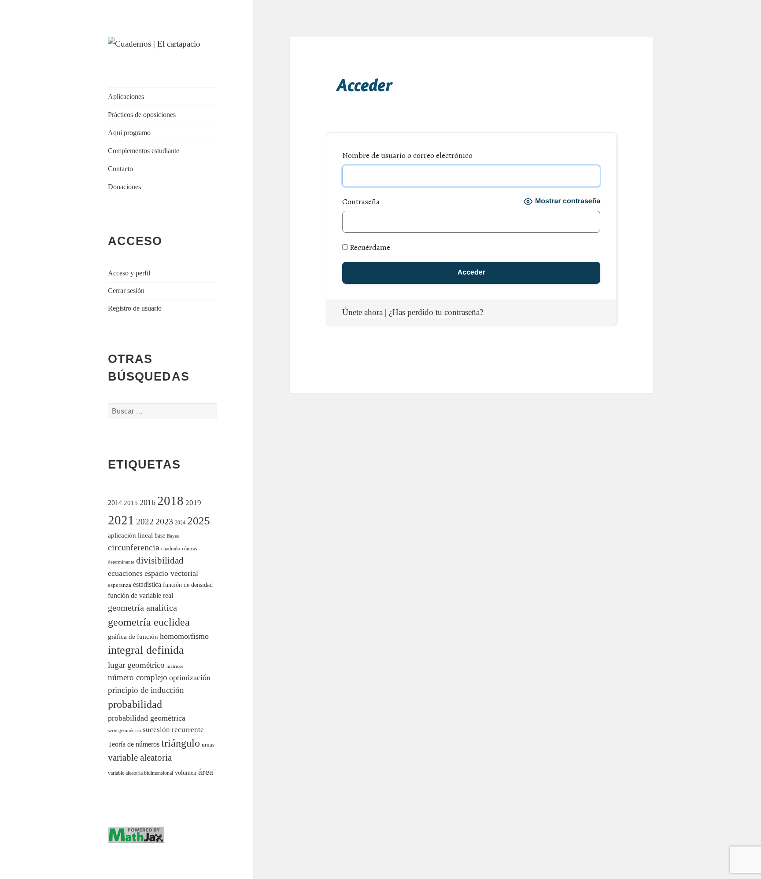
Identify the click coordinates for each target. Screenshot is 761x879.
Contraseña (361, 201)
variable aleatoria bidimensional (140, 773)
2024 (180, 523)
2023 (164, 521)
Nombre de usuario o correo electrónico (407, 155)
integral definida (146, 650)
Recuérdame (369, 247)
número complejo (137, 677)
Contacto (120, 168)
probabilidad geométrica (146, 718)
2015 (131, 502)
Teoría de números (133, 744)
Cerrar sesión (126, 290)
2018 (170, 501)
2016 (147, 502)
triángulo (180, 743)
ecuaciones (125, 573)
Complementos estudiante (143, 150)
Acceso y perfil (129, 273)
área (205, 771)
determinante (121, 561)
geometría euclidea (149, 622)
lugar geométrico (136, 665)
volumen (185, 772)
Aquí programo (129, 132)
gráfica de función (133, 636)
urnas (208, 745)
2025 (198, 521)
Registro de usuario (135, 308)
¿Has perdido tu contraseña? (436, 312)
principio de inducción (146, 690)
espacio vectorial (171, 573)
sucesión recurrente (173, 729)
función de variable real (140, 595)
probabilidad (135, 704)
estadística (147, 584)
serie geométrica (124, 730)
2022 (145, 521)
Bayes (173, 536)
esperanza (119, 585)
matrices (174, 666)
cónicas (189, 549)
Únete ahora (362, 312)
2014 (115, 502)
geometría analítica (142, 607)
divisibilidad (160, 560)
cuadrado (170, 549)
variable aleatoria (140, 757)
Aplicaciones (126, 96)
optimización (190, 677)
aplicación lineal (130, 535)
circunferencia (133, 547)
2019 (193, 502)
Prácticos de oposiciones (142, 114)
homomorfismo (184, 636)
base (160, 535)
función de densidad (188, 585)
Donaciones (124, 186)
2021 (121, 520)
